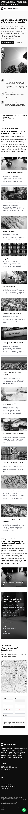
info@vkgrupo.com (5, 771)
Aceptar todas (4, 4)
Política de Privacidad (17, 722)
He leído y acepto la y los (14, 723)
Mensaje (5, 715)
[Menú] (26, 9)
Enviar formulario (14, 726)
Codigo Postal (6, 709)
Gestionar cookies (14, 4)
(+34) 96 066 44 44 (5, 769)
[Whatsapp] (24, 810)
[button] (14, 676)
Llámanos (18, 42)
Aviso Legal (3, 780)
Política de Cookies (5, 782)
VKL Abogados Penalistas (11, 8)
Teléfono (17, 704)
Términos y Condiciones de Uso (11, 723)
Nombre (5, 698)
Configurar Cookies (5, 788)
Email (4, 704)
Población (17, 709)
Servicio (17, 698)
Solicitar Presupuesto (7, 42)
